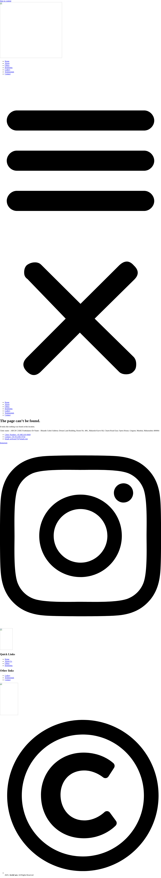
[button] (80, 238)
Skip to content (5, 1)
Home (7, 61)
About (7, 63)
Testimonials (9, 72)
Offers (7, 66)
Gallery (7, 70)
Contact (7, 74)
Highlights (8, 68)
